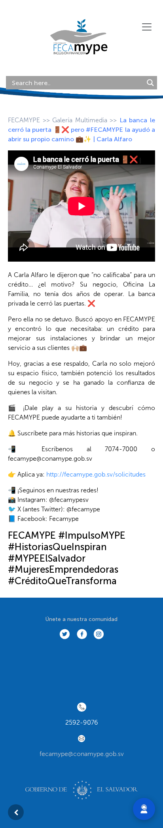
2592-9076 (81, 722)
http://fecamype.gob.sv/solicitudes (96, 474)
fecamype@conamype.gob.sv (82, 754)
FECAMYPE (24, 120)
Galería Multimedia (79, 120)
